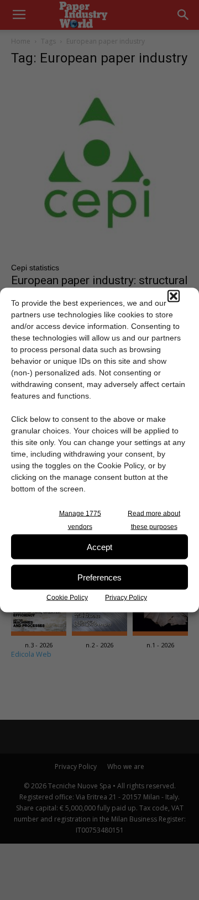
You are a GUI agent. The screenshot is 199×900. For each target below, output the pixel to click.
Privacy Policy (126, 597)
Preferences (99, 577)
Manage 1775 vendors (80, 520)
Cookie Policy (67, 597)
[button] (173, 296)
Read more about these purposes (154, 520)
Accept (99, 546)
